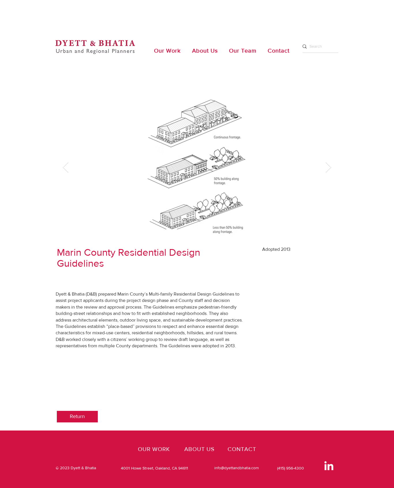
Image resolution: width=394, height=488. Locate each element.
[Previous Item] (65, 167)
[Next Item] (328, 167)
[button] (77, 416)
